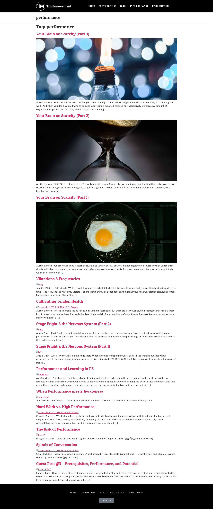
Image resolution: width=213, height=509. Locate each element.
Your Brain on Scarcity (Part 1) (62, 197)
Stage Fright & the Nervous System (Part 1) (73, 346)
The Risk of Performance (58, 429)
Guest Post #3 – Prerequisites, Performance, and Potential (87, 463)
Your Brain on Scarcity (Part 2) (62, 115)
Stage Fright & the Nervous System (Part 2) (73, 323)
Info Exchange (139, 6)
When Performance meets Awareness (69, 391)
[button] (173, 6)
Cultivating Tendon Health (59, 301)
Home (91, 6)
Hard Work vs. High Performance (65, 406)
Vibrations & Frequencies (58, 278)
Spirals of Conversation (56, 444)
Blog (123, 6)
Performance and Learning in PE (65, 368)
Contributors (107, 6)
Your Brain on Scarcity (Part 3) (62, 33)
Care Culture (160, 6)
